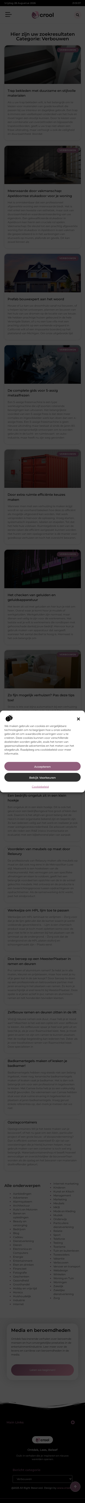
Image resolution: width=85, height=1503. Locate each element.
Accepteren (42, 766)
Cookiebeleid (40, 786)
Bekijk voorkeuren (42, 777)
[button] (78, 719)
